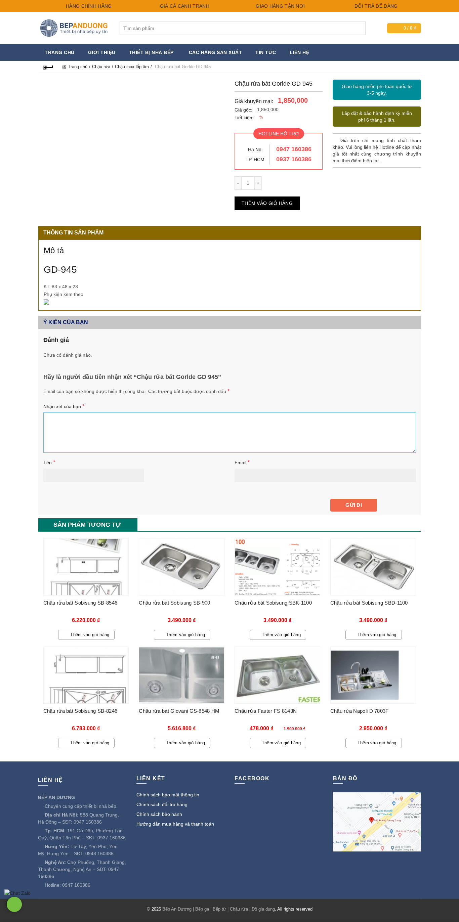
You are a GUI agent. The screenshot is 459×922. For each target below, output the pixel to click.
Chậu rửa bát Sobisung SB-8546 (80, 603)
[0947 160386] (14, 904)
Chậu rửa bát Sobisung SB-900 (174, 603)
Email (242, 462)
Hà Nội (255, 149)
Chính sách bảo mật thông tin (167, 794)
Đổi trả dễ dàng (375, 6)
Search (359, 28)
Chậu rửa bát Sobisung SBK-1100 (273, 603)
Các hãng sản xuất (215, 52)
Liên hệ (299, 52)
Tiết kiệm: (245, 117)
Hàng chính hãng (88, 6)
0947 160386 (293, 149)
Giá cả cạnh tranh (183, 6)
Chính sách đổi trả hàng (161, 804)
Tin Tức (265, 52)
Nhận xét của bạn (63, 406)
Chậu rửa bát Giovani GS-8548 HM (179, 711)
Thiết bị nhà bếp (151, 52)
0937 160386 (293, 159)
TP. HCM (255, 159)
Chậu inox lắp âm (132, 66)
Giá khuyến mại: (254, 101)
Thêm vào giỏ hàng (267, 203)
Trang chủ (60, 52)
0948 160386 (99, 853)
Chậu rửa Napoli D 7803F (359, 711)
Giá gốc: (243, 110)
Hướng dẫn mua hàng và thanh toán (175, 824)
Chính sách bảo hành (159, 814)
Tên (49, 462)
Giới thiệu (102, 52)
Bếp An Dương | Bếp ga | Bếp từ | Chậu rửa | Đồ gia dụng (218, 909)
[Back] (48, 67)
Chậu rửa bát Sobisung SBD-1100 (369, 603)
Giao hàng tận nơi (279, 6)
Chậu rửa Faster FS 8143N (266, 711)
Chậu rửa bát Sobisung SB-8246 (80, 711)
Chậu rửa (101, 66)
